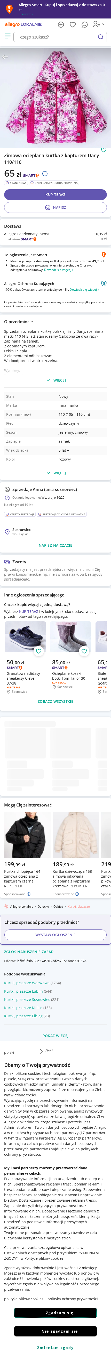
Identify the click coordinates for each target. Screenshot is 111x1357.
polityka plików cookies (23, 1298)
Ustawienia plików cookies (42, 1278)
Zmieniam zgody (55, 1347)
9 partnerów (89, 1138)
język (49, 1049)
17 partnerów (92, 1132)
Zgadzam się (60, 1312)
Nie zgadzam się (60, 1331)
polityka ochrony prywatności (72, 1298)
